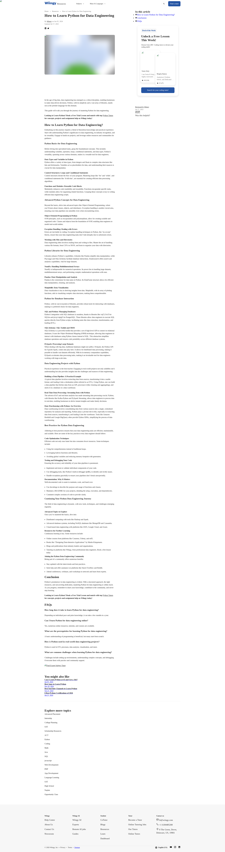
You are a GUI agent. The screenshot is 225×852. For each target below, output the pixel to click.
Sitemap (77, 847)
